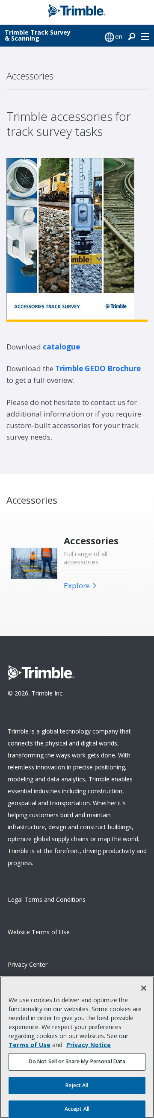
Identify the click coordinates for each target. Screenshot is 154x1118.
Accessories (91, 541)
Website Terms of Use (39, 932)
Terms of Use (29, 1045)
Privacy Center (27, 964)
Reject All (76, 1085)
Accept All (77, 1108)
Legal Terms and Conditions (47, 899)
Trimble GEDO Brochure (98, 368)
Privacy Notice (88, 1045)
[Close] (143, 988)
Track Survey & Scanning (38, 35)
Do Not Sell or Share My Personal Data (77, 1061)
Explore (77, 585)
